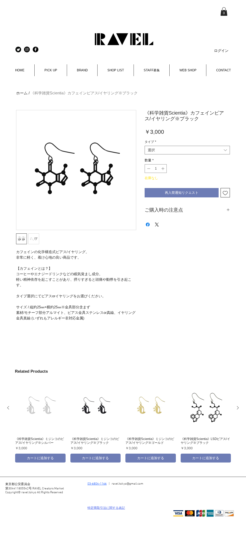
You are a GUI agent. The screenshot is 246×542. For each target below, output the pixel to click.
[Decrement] (148, 168)
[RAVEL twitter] (18, 49)
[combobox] (187, 150)
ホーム (22, 93)
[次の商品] (238, 408)
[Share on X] (157, 224)
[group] (123, 423)
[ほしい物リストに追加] (225, 192)
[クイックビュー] (40, 408)
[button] (224, 11)
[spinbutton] (155, 168)
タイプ (150, 142)
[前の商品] (8, 408)
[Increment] (163, 168)
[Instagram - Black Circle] (27, 49)
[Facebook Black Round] (35, 49)
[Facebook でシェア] (148, 224)
